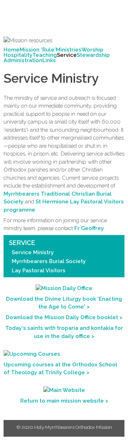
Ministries (68, 50)
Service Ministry (33, 252)
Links (49, 60)
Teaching (44, 55)
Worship (92, 50)
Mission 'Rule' (38, 50)
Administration (23, 60)
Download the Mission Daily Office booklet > (64, 317)
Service (67, 55)
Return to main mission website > (64, 401)
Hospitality (18, 55)
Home (12, 50)
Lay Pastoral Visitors (38, 270)
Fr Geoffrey (89, 228)
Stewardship (93, 55)
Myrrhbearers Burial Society (49, 261)
